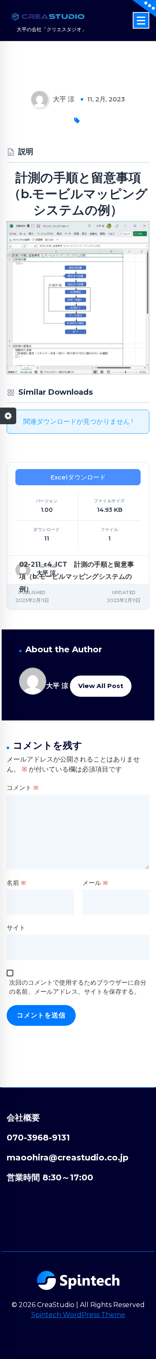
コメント (23, 787)
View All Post (100, 686)
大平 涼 (57, 686)
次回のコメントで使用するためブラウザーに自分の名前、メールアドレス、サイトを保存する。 (77, 987)
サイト (16, 927)
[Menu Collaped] (141, 20)
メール (95, 883)
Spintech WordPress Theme (78, 1315)
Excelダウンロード (78, 477)
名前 (16, 883)
